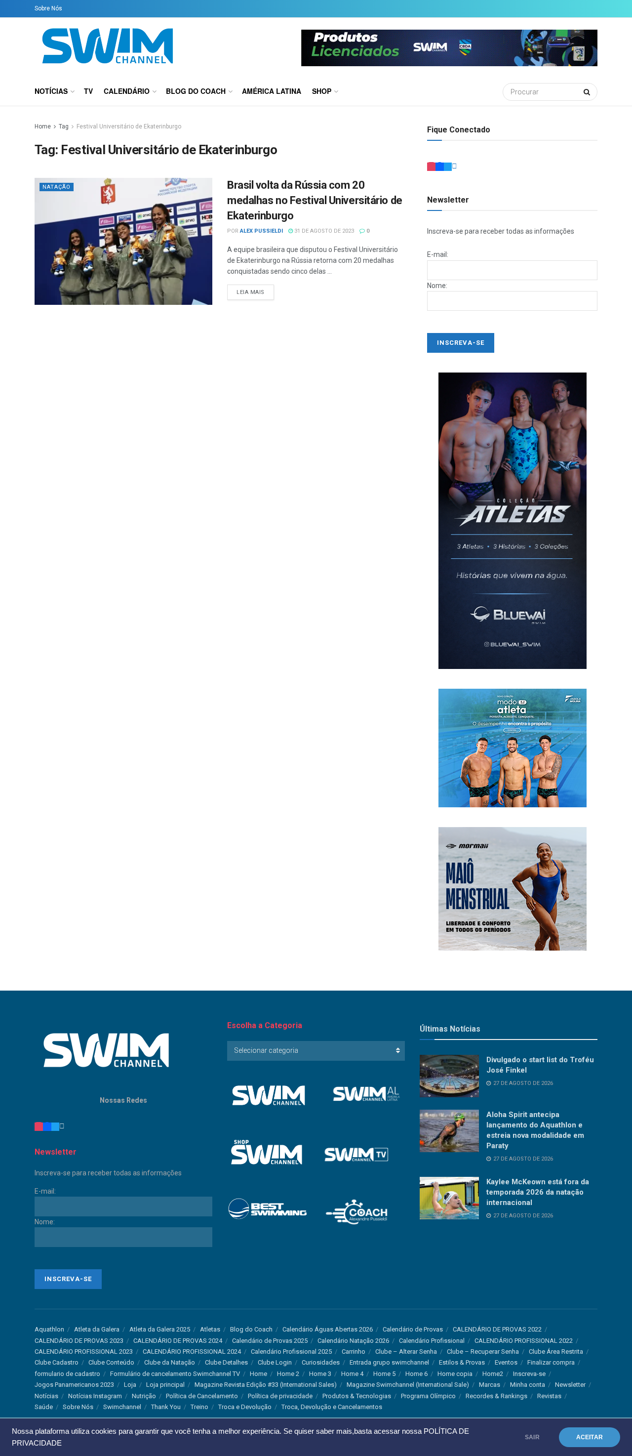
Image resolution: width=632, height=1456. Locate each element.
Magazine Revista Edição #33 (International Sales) (266, 1384)
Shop (321, 91)
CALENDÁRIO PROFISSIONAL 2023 (84, 1351)
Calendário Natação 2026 (353, 1340)
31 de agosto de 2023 (323, 231)
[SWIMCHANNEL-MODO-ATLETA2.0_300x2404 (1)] (512, 747)
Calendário (127, 91)
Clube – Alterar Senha (406, 1351)
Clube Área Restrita (556, 1351)
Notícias (51, 91)
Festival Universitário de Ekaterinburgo (129, 126)
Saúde (44, 1407)
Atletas (210, 1329)
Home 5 (384, 1373)
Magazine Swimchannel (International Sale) (408, 1384)
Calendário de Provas (413, 1329)
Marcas (489, 1384)
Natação (56, 187)
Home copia (455, 1373)
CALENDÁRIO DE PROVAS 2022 (497, 1329)
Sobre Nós (48, 8)
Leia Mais (251, 292)
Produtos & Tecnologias (356, 1396)
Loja (130, 1384)
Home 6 (416, 1373)
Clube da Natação (169, 1362)
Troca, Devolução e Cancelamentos (331, 1407)
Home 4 (352, 1373)
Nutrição (144, 1396)
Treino (199, 1407)
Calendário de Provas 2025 (270, 1340)
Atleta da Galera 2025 (159, 1329)
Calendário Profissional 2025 (291, 1351)
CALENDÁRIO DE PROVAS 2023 (79, 1340)
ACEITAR (589, 1437)
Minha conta (527, 1384)
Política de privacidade (280, 1396)
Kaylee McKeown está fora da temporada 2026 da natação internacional (537, 1192)
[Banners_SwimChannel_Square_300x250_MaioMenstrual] (512, 888)
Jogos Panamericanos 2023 (74, 1384)
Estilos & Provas (462, 1362)
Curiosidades (321, 1362)
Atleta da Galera (96, 1329)
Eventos (506, 1362)
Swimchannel (122, 1407)
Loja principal (165, 1384)
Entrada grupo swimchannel (389, 1362)
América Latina (271, 91)
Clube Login (275, 1362)
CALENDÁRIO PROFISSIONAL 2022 (523, 1340)
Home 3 (320, 1373)
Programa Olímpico (428, 1396)
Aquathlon (49, 1329)
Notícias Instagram (95, 1396)
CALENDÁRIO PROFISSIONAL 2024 (192, 1351)
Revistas (549, 1396)
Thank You (166, 1407)
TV (88, 91)
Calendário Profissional (432, 1340)
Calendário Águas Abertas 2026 (327, 1329)
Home (43, 126)
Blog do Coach (196, 91)
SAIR (532, 1437)
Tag (64, 126)
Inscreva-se (529, 1373)
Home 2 (288, 1373)
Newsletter (570, 1384)
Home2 (492, 1373)
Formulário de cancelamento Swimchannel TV (175, 1373)
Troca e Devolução (245, 1407)
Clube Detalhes (226, 1362)
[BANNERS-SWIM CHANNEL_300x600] (512, 520)
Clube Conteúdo (111, 1362)
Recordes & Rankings (496, 1396)
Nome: (437, 286)
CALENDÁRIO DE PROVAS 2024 (177, 1340)
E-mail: (437, 254)
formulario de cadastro (67, 1373)
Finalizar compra (551, 1362)
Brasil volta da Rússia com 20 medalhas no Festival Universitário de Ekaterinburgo (314, 200)
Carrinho (353, 1351)
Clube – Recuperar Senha (483, 1351)
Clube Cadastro (57, 1362)
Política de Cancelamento (202, 1396)
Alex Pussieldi (261, 231)
